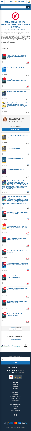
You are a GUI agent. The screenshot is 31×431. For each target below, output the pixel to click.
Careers (15, 386)
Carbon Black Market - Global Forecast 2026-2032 (17, 251)
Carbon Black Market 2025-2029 (15, 169)
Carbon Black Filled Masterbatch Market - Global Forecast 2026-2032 (17, 276)
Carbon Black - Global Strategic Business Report (17, 136)
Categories (16, 394)
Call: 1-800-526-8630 (15, 126)
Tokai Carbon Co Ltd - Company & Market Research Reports (15, 24)
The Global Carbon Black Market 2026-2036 (17, 92)
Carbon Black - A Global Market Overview (17, 67)
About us (15, 384)
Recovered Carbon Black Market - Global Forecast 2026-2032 (17, 213)
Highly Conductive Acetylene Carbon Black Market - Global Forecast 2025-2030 (16, 56)
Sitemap (7, 427)
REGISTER (15, 362)
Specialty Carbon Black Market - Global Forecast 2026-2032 (17, 302)
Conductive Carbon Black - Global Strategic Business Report (15, 147)
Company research (15, 396)
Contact (15, 406)
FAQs (15, 408)
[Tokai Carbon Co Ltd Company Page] (15, 16)
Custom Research (15, 398)
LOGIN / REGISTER (15, 410)
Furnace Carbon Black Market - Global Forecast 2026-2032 (16, 239)
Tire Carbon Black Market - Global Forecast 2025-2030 (15, 314)
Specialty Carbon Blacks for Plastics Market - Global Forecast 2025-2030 (16, 79)
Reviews (15, 388)
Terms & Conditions (21, 427)
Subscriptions (15, 400)
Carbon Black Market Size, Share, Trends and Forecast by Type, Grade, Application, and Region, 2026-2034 (17, 265)
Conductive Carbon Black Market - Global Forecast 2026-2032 (17, 289)
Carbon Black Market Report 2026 (15, 158)
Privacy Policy (13, 427)
